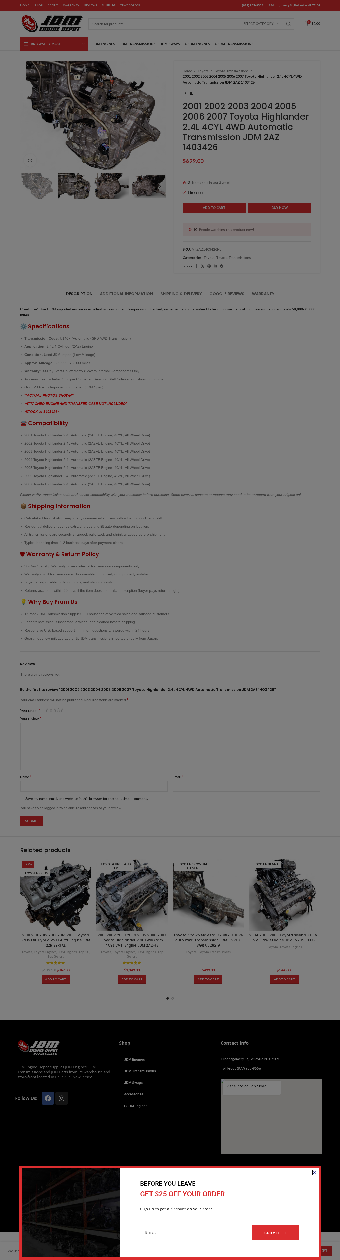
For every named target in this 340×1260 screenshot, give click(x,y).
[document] (170, 630)
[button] (314, 1172)
